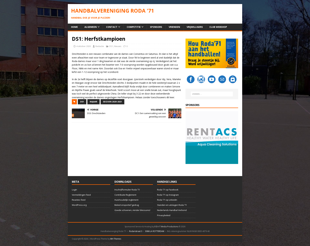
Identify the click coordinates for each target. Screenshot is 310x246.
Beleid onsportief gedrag (126, 205)
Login (74, 189)
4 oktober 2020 (83, 46)
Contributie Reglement (125, 194)
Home (74, 26)
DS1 (111, 46)
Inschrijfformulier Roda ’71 (127, 189)
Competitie (134, 26)
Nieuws (117, 46)
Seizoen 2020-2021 (112, 101)
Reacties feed (78, 199)
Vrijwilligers (195, 26)
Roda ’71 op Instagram (168, 194)
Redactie (99, 46)
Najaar (93, 101)
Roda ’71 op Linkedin (167, 199)
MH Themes (115, 238)
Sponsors (156, 26)
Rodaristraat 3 (135, 231)
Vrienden (174, 26)
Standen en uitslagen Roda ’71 (172, 205)
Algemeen (90, 26)
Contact (111, 26)
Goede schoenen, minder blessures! (132, 210)
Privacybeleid (163, 215)
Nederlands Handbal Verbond (172, 210)
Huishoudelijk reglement (126, 199)
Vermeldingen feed (81, 194)
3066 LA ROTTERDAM (154, 231)
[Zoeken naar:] (212, 94)
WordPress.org (79, 205)
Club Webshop (218, 26)
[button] (212, 137)
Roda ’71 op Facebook (167, 189)
